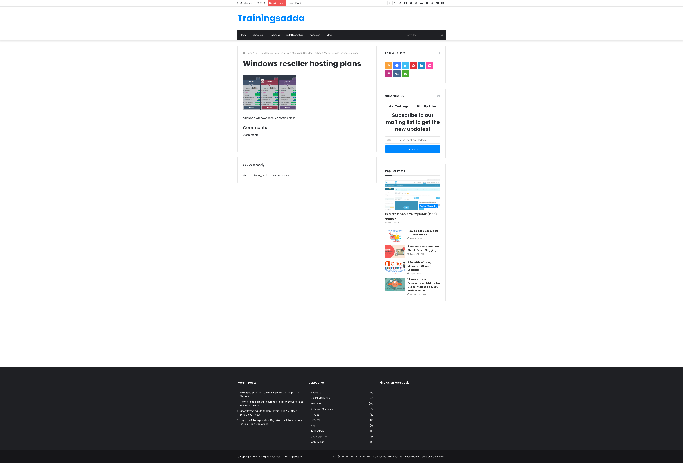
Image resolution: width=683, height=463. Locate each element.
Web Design (317, 442)
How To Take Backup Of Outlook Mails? (422, 232)
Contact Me (379, 456)
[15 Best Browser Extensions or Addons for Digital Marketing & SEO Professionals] (395, 284)
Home (243, 35)
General (315, 420)
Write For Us (395, 456)
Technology (315, 35)
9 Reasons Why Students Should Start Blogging (423, 248)
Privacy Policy (411, 456)
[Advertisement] (341, 333)
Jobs (316, 414)
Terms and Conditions (432, 456)
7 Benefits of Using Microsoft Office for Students (420, 266)
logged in (263, 175)
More (329, 35)
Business (275, 35)
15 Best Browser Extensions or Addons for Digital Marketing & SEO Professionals (423, 285)
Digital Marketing (294, 35)
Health (314, 425)
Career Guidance (323, 409)
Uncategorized (319, 436)
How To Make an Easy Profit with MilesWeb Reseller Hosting (288, 53)
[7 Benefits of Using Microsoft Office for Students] (395, 267)
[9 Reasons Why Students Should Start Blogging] (395, 251)
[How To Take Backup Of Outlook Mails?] (395, 235)
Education (257, 35)
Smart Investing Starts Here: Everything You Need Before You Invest (326, 3)
